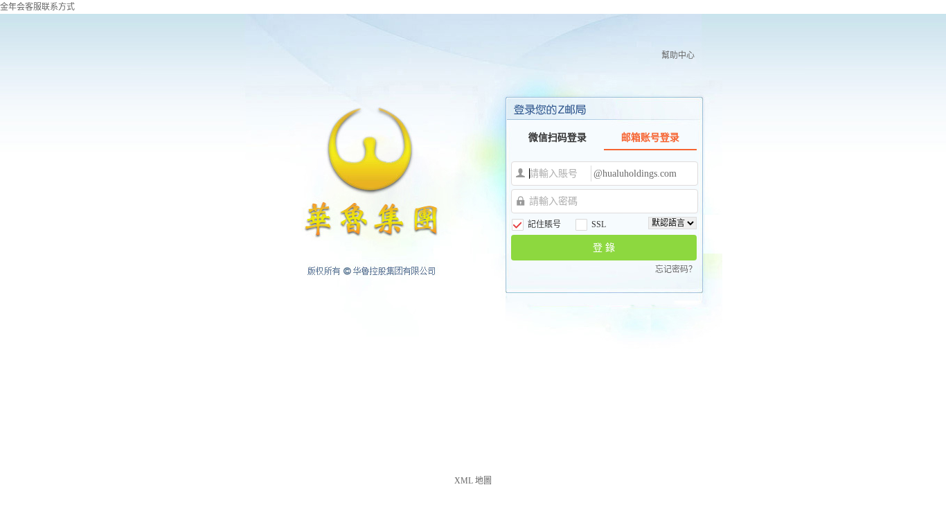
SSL (598, 224)
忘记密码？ (676, 269)
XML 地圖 (473, 481)
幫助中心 (678, 55)
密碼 (520, 201)
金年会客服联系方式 (37, 7)
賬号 (520, 173)
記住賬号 (544, 224)
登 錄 (604, 247)
